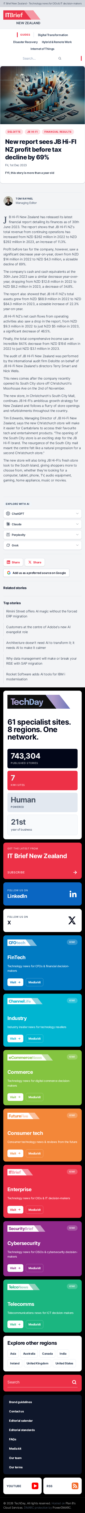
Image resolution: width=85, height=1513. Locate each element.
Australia (29, 1353)
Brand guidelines (20, 1402)
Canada (47, 1353)
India (63, 1353)
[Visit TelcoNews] (30, 1287)
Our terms (16, 1467)
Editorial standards (22, 1430)
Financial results (58, 131)
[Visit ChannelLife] (30, 1001)
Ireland (15, 1363)
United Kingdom (37, 1363)
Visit (13, 982)
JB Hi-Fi (32, 131)
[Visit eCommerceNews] (30, 1057)
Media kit (34, 982)
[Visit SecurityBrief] (30, 1228)
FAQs (12, 1439)
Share (16, 562)
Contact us (16, 1411)
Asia (13, 1353)
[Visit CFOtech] (30, 942)
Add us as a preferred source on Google (39, 573)
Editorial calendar (21, 1420)
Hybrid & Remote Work (57, 42)
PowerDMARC (62, 1507)
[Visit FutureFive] (30, 1116)
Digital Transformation (53, 35)
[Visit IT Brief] (30, 1172)
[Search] (59, 58)
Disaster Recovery (25, 42)
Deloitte (14, 131)
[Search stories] (74, 1382)
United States (64, 1363)
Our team (15, 1458)
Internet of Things (42, 49)
